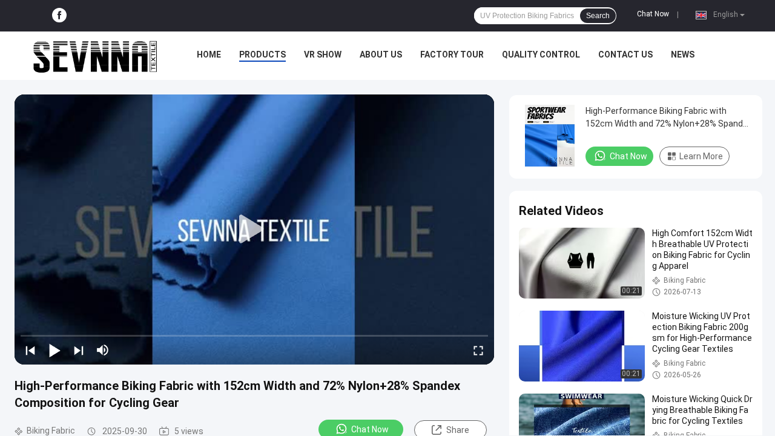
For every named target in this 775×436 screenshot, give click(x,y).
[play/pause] (54, 350)
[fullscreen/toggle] (478, 350)
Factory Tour (452, 54)
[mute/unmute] (103, 350)
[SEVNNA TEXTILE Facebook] (59, 16)
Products (262, 54)
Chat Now (653, 14)
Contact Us (625, 54)
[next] (79, 350)
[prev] (30, 350)
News (682, 54)
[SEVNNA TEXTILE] (95, 56)
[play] (254, 229)
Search (598, 16)
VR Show (322, 54)
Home (209, 54)
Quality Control (541, 54)
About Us (381, 54)
